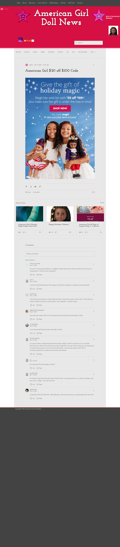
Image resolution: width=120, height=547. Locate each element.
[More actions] (93, 65)
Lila (68, 52)
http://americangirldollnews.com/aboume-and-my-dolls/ (35, 509)
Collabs (35, 52)
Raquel (43, 52)
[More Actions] (93, 264)
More (92, 52)
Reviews (27, 52)
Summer (60, 52)
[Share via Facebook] (26, 186)
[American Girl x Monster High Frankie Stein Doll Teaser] (29, 213)
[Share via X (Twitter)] (31, 186)
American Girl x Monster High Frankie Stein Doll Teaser (27, 225)
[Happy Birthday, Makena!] (60, 213)
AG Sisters (51, 52)
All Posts (18, 52)
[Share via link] (40, 186)
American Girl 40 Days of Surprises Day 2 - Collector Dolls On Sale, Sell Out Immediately (89, 225)
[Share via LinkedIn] (35, 186)
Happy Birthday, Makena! (59, 224)
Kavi (73, 52)
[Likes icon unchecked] (31, 275)
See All (102, 203)
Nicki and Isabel (82, 52)
